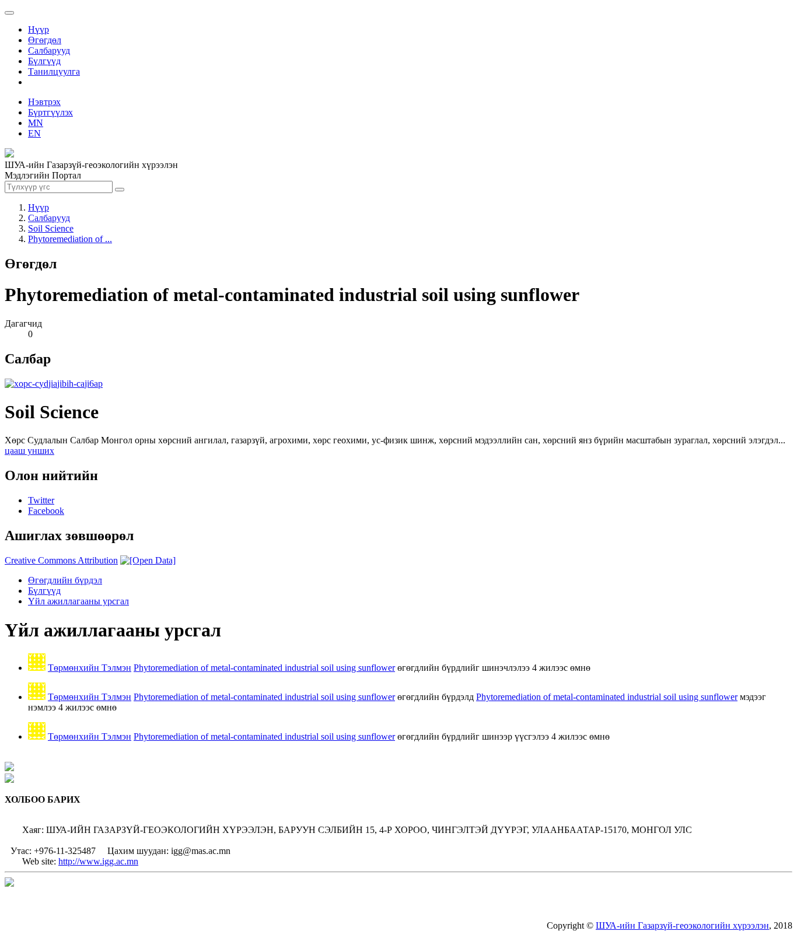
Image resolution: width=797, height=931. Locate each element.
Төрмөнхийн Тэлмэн (89, 668)
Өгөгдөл (44, 40)
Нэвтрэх (44, 102)
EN (34, 133)
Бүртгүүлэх (50, 112)
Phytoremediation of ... (70, 239)
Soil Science (51, 228)
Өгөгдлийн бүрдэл (65, 580)
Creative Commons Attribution (61, 560)
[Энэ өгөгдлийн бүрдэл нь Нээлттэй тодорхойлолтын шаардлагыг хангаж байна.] (148, 560)
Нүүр (38, 29)
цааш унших (29, 451)
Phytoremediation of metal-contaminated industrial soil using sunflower (264, 668)
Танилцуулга (54, 71)
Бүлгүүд (44, 61)
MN (35, 123)
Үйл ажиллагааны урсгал (78, 601)
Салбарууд (49, 50)
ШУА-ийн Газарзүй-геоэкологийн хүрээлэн (682, 925)
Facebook (46, 511)
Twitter (41, 500)
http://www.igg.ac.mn (98, 861)
